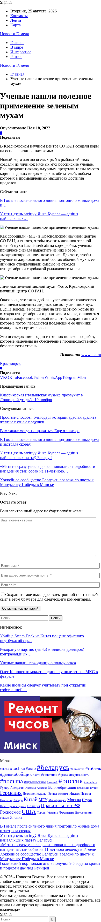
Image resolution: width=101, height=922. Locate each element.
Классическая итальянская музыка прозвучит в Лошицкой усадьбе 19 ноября (41, 397)
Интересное (20, 52)
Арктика (42, 787)
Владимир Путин (87, 787)
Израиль (63, 793)
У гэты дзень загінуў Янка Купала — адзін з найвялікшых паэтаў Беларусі (39, 837)
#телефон (90, 782)
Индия (74, 793)
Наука (87, 800)
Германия (11, 793)
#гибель (93, 768)
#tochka (17, 768)
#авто (31, 768)
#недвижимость (79, 775)
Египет (52, 793)
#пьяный (52, 782)
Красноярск (10, 363)
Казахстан (6, 800)
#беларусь (53, 767)
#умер (4, 787)
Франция (66, 812)
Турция (41, 812)
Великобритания (62, 787)
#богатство (77, 768)
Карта (15, 25)
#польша (11, 781)
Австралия (17, 788)
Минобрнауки (57, 800)
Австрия (30, 787)
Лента (15, 20)
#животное (49, 775)
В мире (16, 47)
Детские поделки (35, 793)
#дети (36, 774)
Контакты (19, 15)
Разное (16, 56)
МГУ (43, 800)
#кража (63, 775)
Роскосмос (10, 812)
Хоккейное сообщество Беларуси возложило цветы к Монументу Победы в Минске (47, 856)
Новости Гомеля (14, 34)
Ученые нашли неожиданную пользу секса (38, 663)
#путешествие (35, 782)
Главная (17, 42)
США (29, 811)
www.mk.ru (91, 354)
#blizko (4, 768)
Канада (18, 800)
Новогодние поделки (13, 806)
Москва (74, 800)
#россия (71, 781)
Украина (52, 812)
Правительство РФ (60, 805)
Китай (31, 799)
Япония (16, 818)
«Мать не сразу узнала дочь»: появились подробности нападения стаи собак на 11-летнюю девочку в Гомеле (48, 847)
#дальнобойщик (16, 774)
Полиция (33, 806)
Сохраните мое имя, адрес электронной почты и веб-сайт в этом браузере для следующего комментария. (49, 596)
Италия (86, 793)
